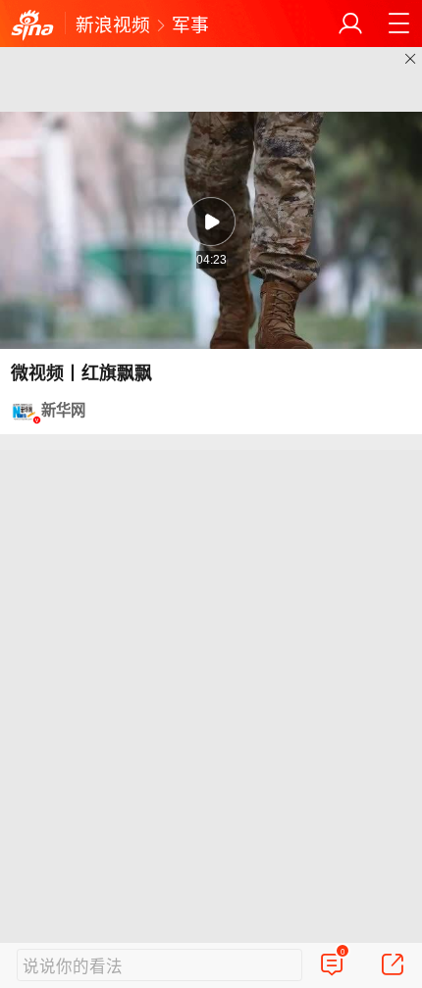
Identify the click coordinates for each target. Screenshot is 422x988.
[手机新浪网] (32, 25)
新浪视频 (113, 23)
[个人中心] (350, 23)
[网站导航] (398, 23)
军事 (190, 23)
